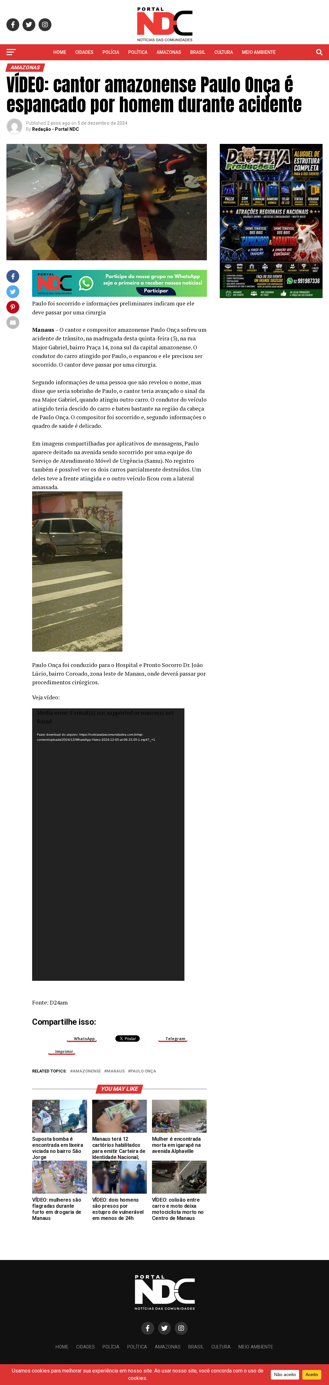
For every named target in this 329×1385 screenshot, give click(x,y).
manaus (116, 1071)
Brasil (197, 52)
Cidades (84, 52)
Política (137, 52)
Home (59, 52)
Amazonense (87, 1071)
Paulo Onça (143, 1071)
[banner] (119, 295)
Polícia (110, 52)
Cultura (223, 52)
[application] (108, 844)
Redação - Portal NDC (55, 129)
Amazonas (168, 52)
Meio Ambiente (259, 52)
